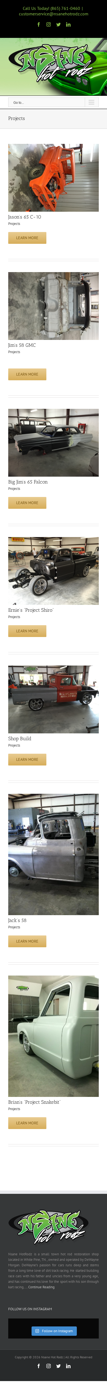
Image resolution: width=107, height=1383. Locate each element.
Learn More (27, 237)
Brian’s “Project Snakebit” (34, 1102)
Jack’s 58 (17, 920)
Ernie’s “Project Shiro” (31, 610)
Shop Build (19, 739)
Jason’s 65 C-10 (24, 217)
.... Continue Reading (39, 1287)
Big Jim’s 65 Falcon (28, 482)
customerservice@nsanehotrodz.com (53, 13)
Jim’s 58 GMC (22, 345)
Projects (14, 223)
